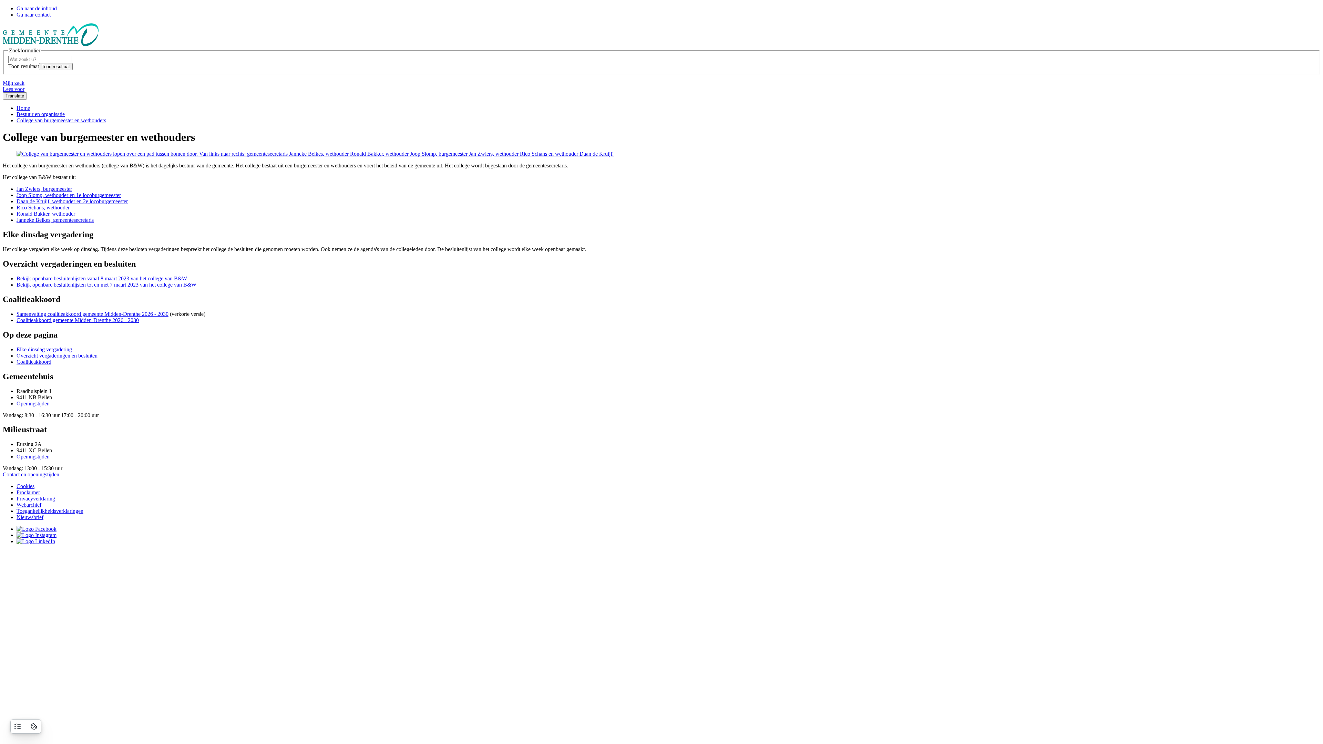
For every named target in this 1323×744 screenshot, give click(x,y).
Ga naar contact (34, 15)
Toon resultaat (23, 66)
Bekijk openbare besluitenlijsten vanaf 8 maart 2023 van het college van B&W (102, 278)
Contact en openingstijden (31, 474)
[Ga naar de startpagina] (51, 44)
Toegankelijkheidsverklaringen (50, 511)
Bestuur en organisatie (41, 114)
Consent (34, 726)
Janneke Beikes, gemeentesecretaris (55, 220)
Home (23, 108)
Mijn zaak (13, 83)
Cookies (25, 486)
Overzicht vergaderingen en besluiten (57, 356)
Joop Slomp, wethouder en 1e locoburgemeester (69, 195)
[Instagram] (37, 535)
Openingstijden (33, 403)
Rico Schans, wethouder (43, 207)
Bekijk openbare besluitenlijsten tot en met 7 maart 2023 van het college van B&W (106, 285)
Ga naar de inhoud (37, 8)
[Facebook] (37, 529)
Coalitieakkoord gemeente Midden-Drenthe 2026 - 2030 (78, 320)
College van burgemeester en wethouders (61, 120)
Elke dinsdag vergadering (44, 349)
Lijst (17, 726)
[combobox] (40, 59)
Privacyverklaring (36, 499)
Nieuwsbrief (30, 517)
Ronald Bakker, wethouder (46, 214)
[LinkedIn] (36, 541)
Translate (15, 96)
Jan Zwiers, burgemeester (44, 189)
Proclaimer (28, 492)
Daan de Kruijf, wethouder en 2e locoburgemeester (72, 201)
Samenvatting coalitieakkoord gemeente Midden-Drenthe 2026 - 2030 (92, 314)
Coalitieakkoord (34, 362)
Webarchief (29, 505)
